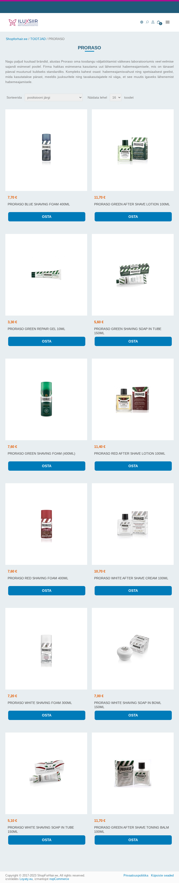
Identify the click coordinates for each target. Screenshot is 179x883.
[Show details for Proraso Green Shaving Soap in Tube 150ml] (133, 275)
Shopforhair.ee (17, 39)
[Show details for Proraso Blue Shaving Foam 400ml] (46, 150)
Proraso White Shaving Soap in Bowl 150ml (127, 705)
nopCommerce (59, 879)
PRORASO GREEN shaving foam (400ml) (41, 453)
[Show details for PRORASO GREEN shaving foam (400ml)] (46, 399)
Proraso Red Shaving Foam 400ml (38, 578)
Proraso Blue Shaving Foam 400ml (39, 204)
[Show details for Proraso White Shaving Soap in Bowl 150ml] (133, 649)
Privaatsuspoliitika (136, 875)
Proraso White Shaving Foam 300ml (40, 703)
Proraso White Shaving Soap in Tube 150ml (41, 829)
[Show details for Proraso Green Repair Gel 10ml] (46, 275)
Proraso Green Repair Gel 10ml (36, 329)
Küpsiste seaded (162, 875)
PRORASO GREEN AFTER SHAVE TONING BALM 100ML (131, 829)
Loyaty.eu (26, 879)
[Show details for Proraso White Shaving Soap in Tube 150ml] (46, 773)
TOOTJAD (38, 39)
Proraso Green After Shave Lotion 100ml (132, 204)
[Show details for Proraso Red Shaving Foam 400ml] (46, 524)
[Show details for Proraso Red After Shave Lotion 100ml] (133, 399)
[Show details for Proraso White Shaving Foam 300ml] (46, 649)
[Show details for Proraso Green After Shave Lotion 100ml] (133, 150)
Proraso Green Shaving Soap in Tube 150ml (127, 331)
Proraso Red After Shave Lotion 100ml (129, 453)
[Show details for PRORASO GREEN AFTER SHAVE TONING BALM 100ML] (133, 773)
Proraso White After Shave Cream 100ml (131, 578)
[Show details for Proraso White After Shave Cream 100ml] (133, 524)
